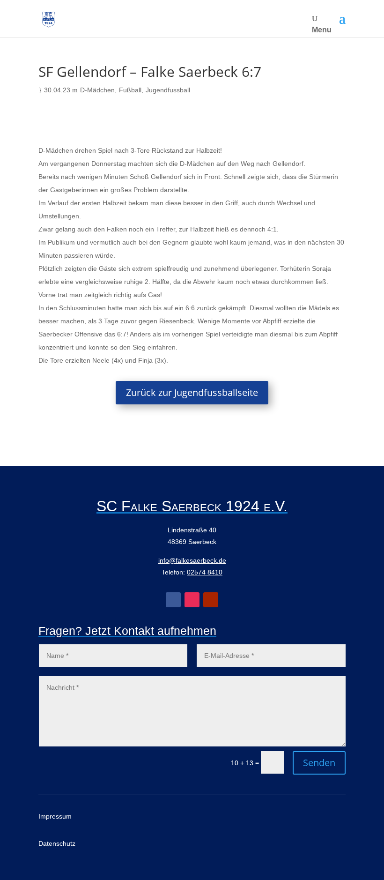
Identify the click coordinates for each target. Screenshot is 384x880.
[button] (342, 18)
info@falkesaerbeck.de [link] (192, 560)
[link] (48, 19)
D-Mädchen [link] (97, 90)
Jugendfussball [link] (168, 90)
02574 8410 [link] (204, 572)
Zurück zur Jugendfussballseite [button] (192, 392)
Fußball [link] (130, 90)
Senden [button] (319, 762)
